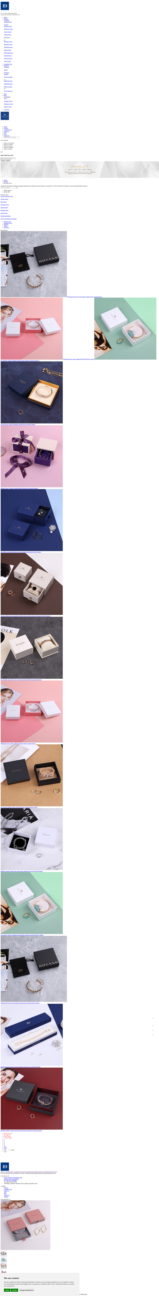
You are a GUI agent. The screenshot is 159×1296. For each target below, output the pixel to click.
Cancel (3, 160)
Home (5, 17)
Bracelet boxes (4, 210)
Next (5, 1147)
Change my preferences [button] (26, 1290)
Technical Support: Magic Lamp (79, 1294)
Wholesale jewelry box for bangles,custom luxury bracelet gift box (18, 1003)
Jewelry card (7, 221)
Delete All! (7, 192)
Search (8, 160)
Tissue (5, 226)
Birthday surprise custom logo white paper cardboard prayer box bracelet (20, 871)
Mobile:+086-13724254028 (11, 1179)
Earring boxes (4, 207)
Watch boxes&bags (6, 216)
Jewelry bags (4, 213)
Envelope (6, 227)
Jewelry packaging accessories (9, 218)
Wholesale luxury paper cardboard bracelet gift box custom (16, 743)
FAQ (5, 94)
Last (5, 1148)
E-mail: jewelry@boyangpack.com (13, 1177)
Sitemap (6, 1196)
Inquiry (33, 424)
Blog (5, 95)
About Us (6, 65)
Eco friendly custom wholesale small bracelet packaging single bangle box (20, 935)
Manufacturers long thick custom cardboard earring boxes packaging (18, 1067)
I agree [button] (7, 1290)
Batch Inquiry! (8, 190)
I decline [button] (14, 1290)
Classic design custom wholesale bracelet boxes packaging (16, 424)
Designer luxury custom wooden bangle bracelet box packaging (17, 488)
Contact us (7, 109)
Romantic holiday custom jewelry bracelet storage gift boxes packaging (19, 1130)
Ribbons (6, 224)
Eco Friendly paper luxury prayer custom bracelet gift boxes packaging (19, 679)
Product (6, 19)
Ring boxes (4, 202)
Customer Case (8, 64)
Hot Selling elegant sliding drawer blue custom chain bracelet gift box (19, 552)
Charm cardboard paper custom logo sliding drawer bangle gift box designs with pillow (23, 616)
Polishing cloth (8, 223)
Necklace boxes (5, 204)
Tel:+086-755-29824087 (10, 1180)
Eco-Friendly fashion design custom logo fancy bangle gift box (17, 807)
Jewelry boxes (4, 199)
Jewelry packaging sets (7, 196)
